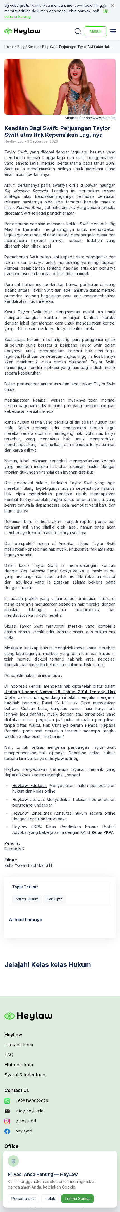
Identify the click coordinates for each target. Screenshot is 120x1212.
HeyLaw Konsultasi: (32, 813)
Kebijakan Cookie (59, 1187)
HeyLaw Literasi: (28, 799)
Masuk (96, 31)
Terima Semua (77, 1198)
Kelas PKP (101, 832)
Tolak (50, 1198)
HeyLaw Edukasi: (29, 785)
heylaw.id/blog (64, 758)
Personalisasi (23, 1198)
